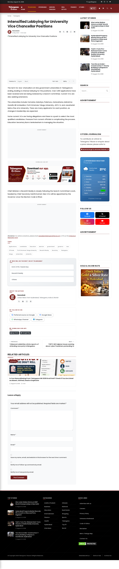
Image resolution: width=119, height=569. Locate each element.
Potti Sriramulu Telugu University (27, 250)
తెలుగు (26, 81)
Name (13, 435)
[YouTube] (110, 2)
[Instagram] (104, 2)
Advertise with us (85, 503)
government (51, 246)
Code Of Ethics (85, 523)
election (41, 246)
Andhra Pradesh (52, 8)
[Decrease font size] (60, 81)
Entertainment (49, 514)
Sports (64, 517)
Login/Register (92, 2)
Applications (13, 246)
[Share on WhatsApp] (70, 31)
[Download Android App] (103, 8)
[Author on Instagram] (26, 301)
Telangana (32, 7)
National (65, 507)
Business (47, 507)
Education (33, 246)
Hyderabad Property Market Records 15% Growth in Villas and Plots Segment (99, 38)
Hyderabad (42, 7)
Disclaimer (83, 528)
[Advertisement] (41, 145)
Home (23, 9)
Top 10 (64, 525)
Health (46, 521)
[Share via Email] (74, 31)
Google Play (26, 333)
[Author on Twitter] (19, 301)
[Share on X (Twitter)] (63, 31)
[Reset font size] (73, 81)
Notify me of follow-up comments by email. (26, 465)
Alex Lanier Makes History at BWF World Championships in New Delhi (100, 25)
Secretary (55, 250)
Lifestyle (64, 503)
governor (60, 246)
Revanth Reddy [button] (17, 273)
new (67, 246)
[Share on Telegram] (67, 31)
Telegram (39, 319)
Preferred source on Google (24, 315)
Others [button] (81, 7)
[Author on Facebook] (22, 301)
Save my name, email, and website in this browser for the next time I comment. (39, 457)
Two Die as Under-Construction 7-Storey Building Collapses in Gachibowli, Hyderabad (100, 67)
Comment (15, 408)
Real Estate (64, 8)
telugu (11, 254)
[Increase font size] (69, 81)
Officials (11, 250)
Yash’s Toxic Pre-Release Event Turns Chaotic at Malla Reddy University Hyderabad (99, 52)
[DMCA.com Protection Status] (94, 544)
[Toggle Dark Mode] (111, 8)
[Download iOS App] (99, 8)
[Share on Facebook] (60, 31)
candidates (23, 246)
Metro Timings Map (86, 534)
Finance (73, 7)
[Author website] (30, 301)
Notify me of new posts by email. (22, 472)
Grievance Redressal (87, 518)
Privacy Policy (84, 513)
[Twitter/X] (107, 2)
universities (19, 254)
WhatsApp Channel (21, 319)
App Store (15, 333)
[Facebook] (101, 2)
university (29, 254)
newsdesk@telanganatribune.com (49, 236)
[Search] (107, 8)
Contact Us (83, 539)
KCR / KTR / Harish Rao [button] (20, 267)
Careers (82, 508)
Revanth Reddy (44, 250)
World (64, 528)
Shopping (65, 514)
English (20, 81)
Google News (47, 315)
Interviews (47, 528)
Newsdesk (15, 31)
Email (13, 445)
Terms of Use (97, 555)
